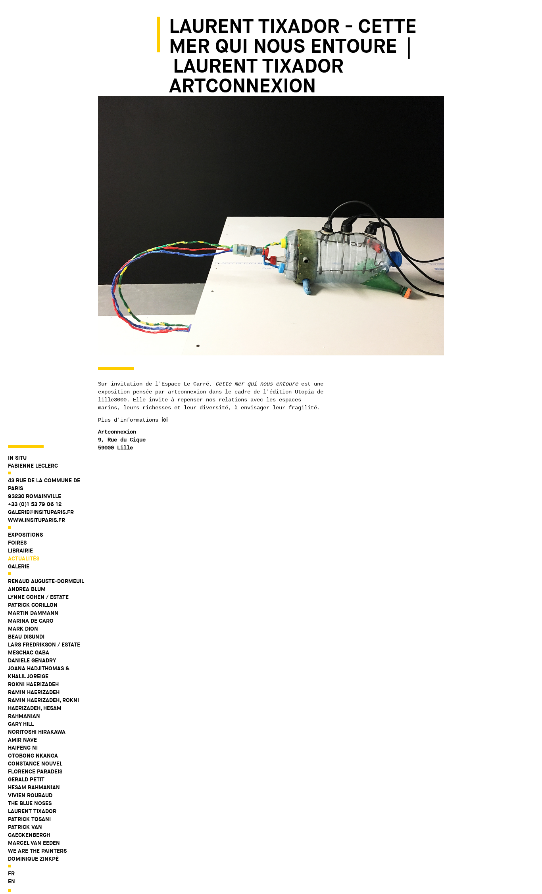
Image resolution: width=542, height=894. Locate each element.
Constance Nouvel (35, 763)
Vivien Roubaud (30, 795)
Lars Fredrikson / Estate (44, 644)
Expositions (25, 534)
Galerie (18, 566)
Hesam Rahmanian (34, 787)
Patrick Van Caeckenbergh (29, 830)
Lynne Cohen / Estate (38, 596)
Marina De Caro (31, 620)
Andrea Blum (27, 589)
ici (164, 419)
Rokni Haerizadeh (33, 684)
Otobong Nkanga (33, 755)
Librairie (20, 550)
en (11, 881)
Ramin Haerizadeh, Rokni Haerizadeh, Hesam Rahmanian (43, 707)
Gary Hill (21, 723)
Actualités (23, 558)
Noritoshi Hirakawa (36, 731)
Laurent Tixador (32, 811)
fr (11, 873)
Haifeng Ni (23, 747)
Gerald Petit (26, 779)
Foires (17, 542)
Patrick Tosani (29, 819)
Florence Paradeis (35, 771)
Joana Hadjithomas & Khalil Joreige (38, 672)
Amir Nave (22, 739)
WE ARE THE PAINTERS (37, 850)
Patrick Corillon (33, 604)
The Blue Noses (30, 803)
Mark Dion (23, 628)
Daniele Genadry (32, 660)
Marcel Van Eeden (34, 842)
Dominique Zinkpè (33, 858)
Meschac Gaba (28, 652)
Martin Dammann (33, 612)
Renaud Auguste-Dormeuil (46, 581)
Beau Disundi (26, 636)
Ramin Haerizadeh (34, 692)
